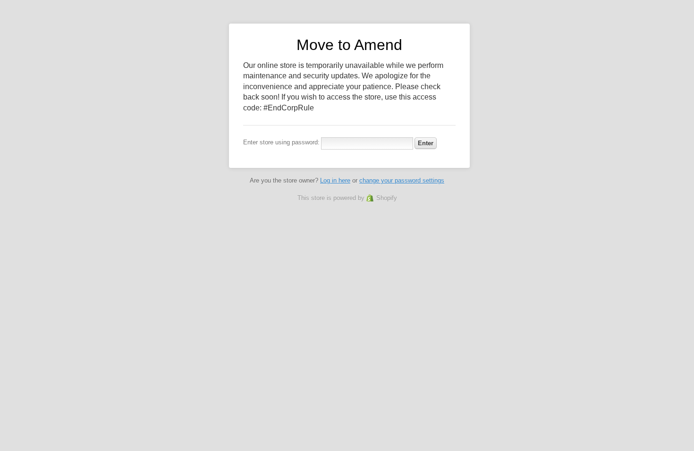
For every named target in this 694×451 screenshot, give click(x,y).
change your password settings (401, 180)
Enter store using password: (281, 142)
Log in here (335, 180)
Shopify (386, 197)
